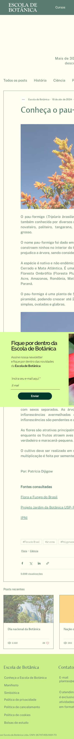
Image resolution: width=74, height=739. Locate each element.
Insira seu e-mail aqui (25, 378)
